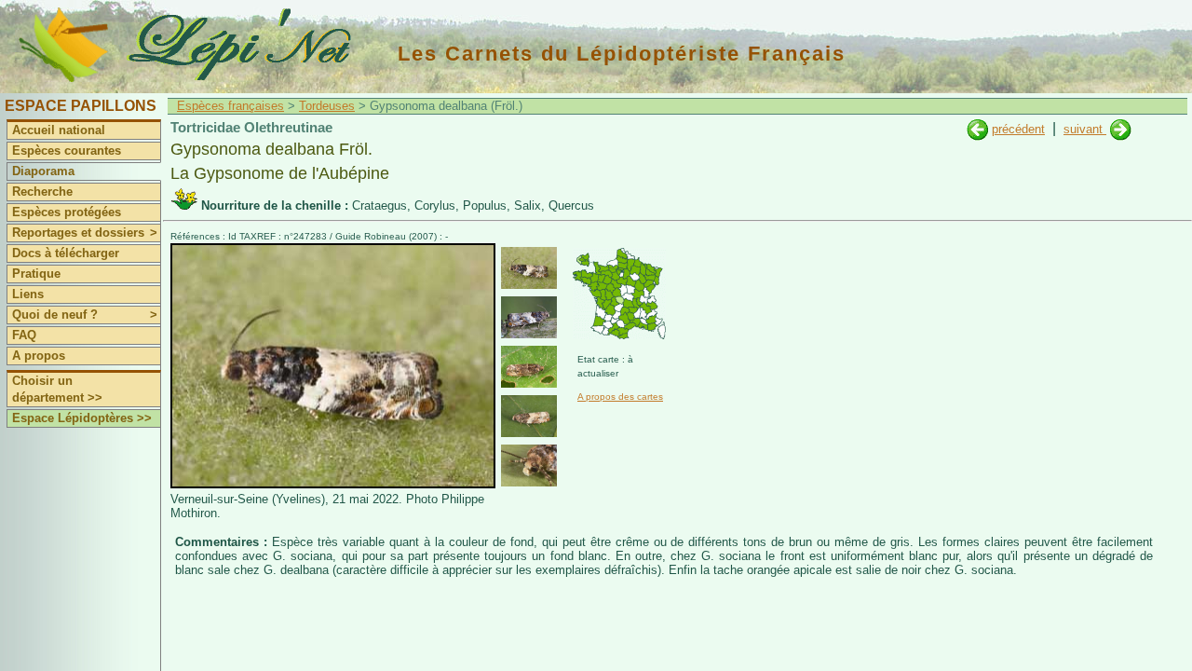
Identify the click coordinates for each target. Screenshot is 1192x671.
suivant (1084, 129)
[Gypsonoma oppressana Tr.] (1120, 129)
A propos (38, 356)
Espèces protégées (66, 212)
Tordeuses (327, 106)
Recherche (42, 192)
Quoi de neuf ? (84, 315)
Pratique (36, 274)
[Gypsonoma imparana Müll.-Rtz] (977, 129)
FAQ (24, 335)
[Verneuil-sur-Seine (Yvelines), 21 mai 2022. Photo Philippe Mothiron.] (332, 484)
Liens (28, 294)
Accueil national (58, 130)
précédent (1018, 129)
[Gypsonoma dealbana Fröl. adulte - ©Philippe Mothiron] (529, 268)
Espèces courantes (66, 150)
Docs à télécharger (65, 253)
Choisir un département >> (57, 389)
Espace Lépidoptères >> (82, 418)
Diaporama (43, 171)
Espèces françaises (230, 106)
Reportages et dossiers (84, 233)
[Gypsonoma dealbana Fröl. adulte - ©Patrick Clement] (529, 317)
